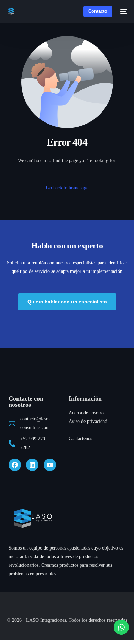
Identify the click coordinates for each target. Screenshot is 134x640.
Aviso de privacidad (88, 421)
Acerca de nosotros (87, 412)
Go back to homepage (67, 187)
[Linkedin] (32, 465)
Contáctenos (80, 438)
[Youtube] (50, 465)
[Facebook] (15, 465)
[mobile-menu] (123, 11)
